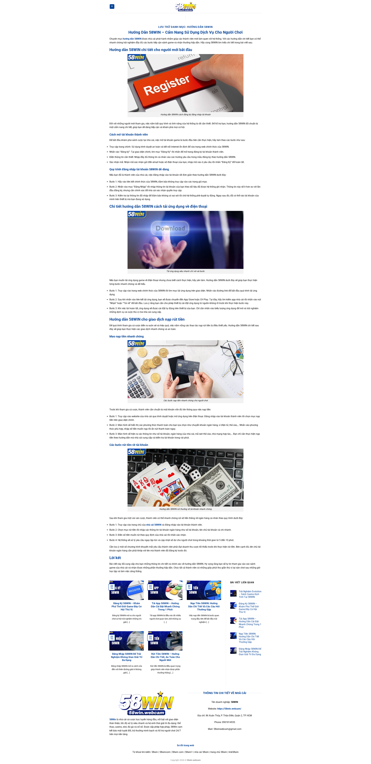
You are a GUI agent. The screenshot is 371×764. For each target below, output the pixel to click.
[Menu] (112, 6)
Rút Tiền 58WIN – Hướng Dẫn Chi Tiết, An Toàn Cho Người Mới (165, 657)
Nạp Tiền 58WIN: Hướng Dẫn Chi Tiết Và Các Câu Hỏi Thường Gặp (204, 606)
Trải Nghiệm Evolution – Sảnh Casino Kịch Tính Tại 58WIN (250, 594)
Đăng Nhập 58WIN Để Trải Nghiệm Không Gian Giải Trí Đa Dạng (126, 657)
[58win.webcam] (185, 6)
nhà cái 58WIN (153, 524)
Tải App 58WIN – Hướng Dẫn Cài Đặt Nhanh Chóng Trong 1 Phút (165, 606)
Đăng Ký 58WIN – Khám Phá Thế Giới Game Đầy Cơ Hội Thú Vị (127, 606)
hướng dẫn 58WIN (132, 38)
